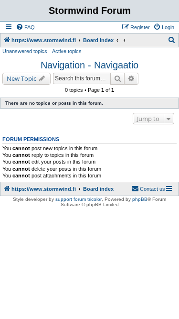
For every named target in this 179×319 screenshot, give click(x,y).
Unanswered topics (24, 51)
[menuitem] (25, 27)
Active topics (67, 51)
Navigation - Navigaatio (89, 65)
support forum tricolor (78, 199)
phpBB (139, 199)
